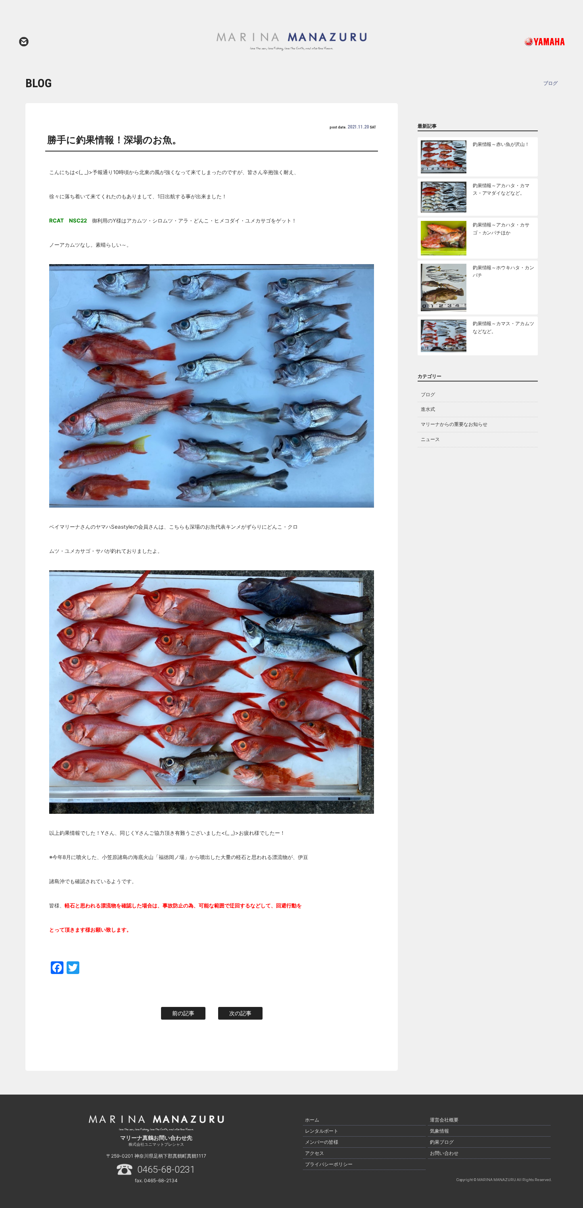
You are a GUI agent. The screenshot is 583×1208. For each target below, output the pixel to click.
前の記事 (183, 1013)
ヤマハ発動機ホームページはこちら (511, 42)
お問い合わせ (24, 42)
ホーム (312, 1120)
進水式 (428, 409)
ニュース (430, 439)
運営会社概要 (444, 1120)
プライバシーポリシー (329, 1164)
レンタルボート (321, 1131)
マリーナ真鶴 (291, 42)
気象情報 (439, 1131)
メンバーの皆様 (321, 1142)
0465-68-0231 (166, 1169)
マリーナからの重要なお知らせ (454, 424)
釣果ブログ (442, 1142)
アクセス (314, 1153)
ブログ (428, 394)
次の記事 (240, 1013)
